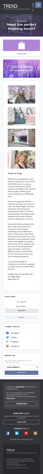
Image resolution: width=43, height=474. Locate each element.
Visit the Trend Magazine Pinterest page (33, 8)
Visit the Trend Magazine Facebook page (33, 4)
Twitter (14, 337)
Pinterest (15, 342)
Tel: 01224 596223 (12, 463)
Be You (21, 317)
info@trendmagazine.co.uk (16, 465)
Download (21, 404)
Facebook (15, 333)
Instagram (15, 346)
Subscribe (21, 310)
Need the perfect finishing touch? (21, 26)
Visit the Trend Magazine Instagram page (33, 10)
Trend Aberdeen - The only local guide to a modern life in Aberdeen (16, 7)
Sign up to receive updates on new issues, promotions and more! (18, 361)
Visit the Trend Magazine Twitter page (33, 6)
